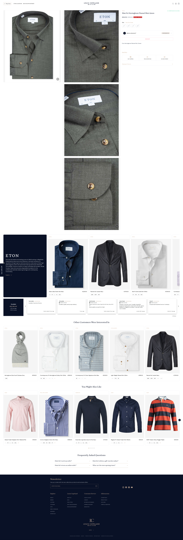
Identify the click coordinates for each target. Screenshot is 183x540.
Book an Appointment (28, 3)
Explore (8, 275)
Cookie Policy (104, 497)
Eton (123, 10)
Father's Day (53, 513)
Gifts (51, 506)
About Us (69, 497)
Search (82, 535)
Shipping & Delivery (88, 504)
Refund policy (97, 535)
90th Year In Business (72, 504)
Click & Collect (87, 497)
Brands (52, 499)
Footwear (52, 504)
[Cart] (179, 4)
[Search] (173, 4)
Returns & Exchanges (89, 502)
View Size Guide (129, 22)
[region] (101, 306)
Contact (86, 499)
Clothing (52, 502)
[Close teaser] (4, 263)
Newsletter (86, 506)
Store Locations (18, 3)
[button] (25, 306)
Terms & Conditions (105, 504)
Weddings (52, 511)
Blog (68, 499)
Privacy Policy (104, 499)
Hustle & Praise (109, 535)
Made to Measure (54, 509)
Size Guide (103, 502)
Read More (124, 52)
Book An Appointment (71, 506)
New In (51, 497)
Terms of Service (89, 535)
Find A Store (70, 502)
